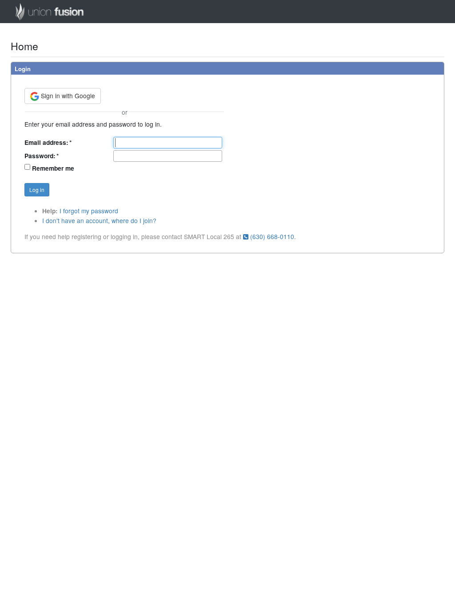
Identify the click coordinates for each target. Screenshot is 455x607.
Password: (41, 156)
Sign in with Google (67, 95)
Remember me (53, 168)
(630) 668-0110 (271, 236)
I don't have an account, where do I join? (99, 220)
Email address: (48, 142)
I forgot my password (89, 210)
